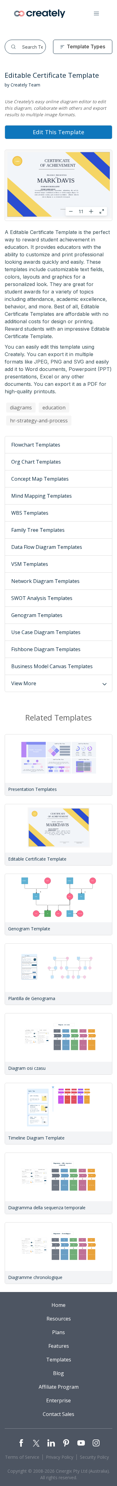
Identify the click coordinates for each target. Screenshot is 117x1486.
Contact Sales (58, 1414)
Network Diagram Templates (45, 581)
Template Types (86, 46)
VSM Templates (29, 564)
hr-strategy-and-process (39, 420)
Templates (58, 1359)
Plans (58, 1332)
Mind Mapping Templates (41, 495)
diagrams (21, 407)
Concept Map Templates (40, 478)
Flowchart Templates (35, 444)
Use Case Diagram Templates (45, 632)
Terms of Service (22, 1457)
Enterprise (58, 1400)
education (54, 407)
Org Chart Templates (36, 461)
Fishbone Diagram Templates (45, 649)
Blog (58, 1373)
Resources (58, 1318)
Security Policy (94, 1457)
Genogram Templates (36, 615)
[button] (96, 13)
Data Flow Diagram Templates (46, 547)
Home (58, 1305)
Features (58, 1346)
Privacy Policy (59, 1457)
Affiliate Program (59, 1386)
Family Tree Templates (38, 530)
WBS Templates (29, 512)
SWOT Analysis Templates (41, 598)
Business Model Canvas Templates (52, 666)
